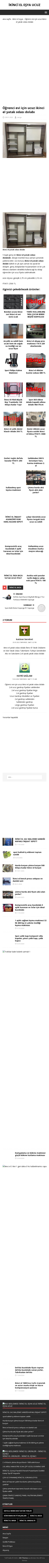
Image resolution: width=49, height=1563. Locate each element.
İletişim (5, 1537)
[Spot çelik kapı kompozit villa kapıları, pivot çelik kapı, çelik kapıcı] (8, 941)
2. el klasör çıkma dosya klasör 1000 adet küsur (21, 1462)
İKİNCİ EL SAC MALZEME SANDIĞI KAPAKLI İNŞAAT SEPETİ (30, 840)
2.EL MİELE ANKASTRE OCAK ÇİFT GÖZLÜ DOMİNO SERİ (24, 1466)
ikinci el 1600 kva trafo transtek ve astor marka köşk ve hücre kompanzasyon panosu (30, 1385)
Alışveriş (6, 1550)
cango (19, 117)
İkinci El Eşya (7, 1546)
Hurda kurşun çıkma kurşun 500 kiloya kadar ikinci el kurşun (29, 866)
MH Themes (23, 1558)
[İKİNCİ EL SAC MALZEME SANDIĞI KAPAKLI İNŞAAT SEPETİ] (8, 844)
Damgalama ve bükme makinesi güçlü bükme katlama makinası (30, 1154)
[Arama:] (24, 777)
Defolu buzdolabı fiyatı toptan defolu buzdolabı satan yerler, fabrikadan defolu (29, 1370)
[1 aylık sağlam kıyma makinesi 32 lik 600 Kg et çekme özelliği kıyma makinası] (8, 925)
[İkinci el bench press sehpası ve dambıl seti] (7, 884)
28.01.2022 (9, 117)
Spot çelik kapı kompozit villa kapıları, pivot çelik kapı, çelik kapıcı (29, 938)
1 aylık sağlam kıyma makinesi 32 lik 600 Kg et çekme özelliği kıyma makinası (30, 922)
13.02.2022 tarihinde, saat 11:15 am (24, 679)
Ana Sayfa (7, 1533)
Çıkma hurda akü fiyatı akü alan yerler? (30, 893)
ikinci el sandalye (27, 1520)
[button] (45, 12)
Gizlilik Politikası (9, 1542)
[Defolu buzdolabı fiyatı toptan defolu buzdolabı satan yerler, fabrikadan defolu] (8, 1372)
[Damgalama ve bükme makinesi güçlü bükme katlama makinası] (8, 1158)
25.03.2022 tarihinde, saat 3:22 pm (24, 642)
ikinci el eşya (18, 19)
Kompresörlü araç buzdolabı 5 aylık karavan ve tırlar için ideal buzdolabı (30, 907)
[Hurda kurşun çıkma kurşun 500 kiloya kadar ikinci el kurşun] (8, 870)
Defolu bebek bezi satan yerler (18, 1511)
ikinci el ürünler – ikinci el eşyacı (19, 1456)
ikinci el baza (15, 587)
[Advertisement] (24, 65)
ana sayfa (7, 19)
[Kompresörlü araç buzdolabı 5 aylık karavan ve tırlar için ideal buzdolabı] (8, 910)
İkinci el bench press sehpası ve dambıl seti (28, 879)
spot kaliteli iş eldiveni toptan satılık (27, 853)
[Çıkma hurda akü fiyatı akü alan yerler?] (8, 897)
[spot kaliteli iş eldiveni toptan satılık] (7, 857)
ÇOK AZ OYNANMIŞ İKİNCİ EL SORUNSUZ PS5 (20, 1477)
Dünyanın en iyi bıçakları (15, 1516)
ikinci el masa (10, 1520)
